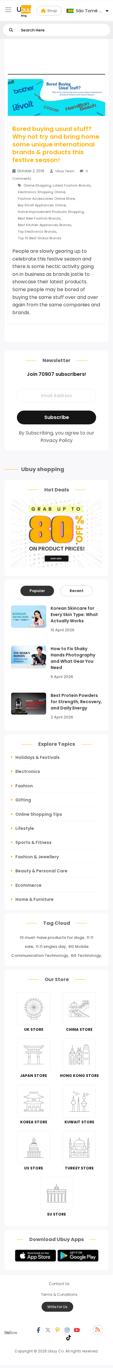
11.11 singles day (51, 946)
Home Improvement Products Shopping (51, 211)
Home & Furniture (34, 899)
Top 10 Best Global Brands (39, 238)
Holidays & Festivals (37, 757)
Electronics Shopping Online (41, 192)
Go (11, 30)
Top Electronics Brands (37, 231)
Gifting (23, 800)
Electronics (27, 771)
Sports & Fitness (33, 842)
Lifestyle (24, 828)
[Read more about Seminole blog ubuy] (24, 10)
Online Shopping (37, 185)
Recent (76, 590)
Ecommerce (28, 885)
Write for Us (57, 1306)
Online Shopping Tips (38, 814)
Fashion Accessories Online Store (46, 198)
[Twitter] (48, 1330)
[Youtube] (77, 1330)
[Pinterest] (58, 1330)
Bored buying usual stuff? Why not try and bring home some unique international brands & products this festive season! (55, 144)
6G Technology (86, 955)
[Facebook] (38, 1330)
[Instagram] (67, 1330)
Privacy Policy (57, 440)
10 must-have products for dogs (52, 937)
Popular (37, 590)
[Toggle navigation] (8, 9)
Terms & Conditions (59, 1294)
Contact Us (59, 1283)
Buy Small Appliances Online (42, 205)
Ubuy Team (64, 171)
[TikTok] (69, 1337)
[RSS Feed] (97, 1329)
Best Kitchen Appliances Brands (44, 225)
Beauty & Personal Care (41, 871)
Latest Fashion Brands (72, 185)
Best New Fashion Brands (39, 218)
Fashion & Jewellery (37, 857)
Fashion (24, 786)
